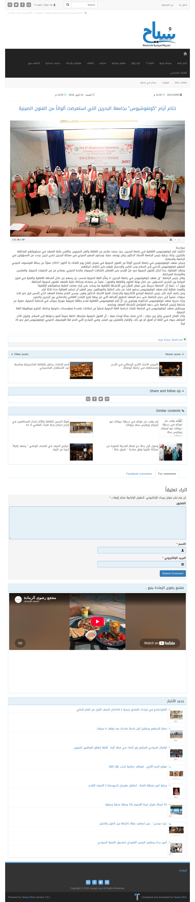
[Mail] (28, 5)
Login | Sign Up (44, 5)
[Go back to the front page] (159, 34)
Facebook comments (139, 473)
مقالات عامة (181, 82)
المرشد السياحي (178, 73)
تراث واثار (135, 63)
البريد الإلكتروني (174, 558)
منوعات (165, 82)
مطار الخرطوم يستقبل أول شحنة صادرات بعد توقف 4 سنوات (132, 728)
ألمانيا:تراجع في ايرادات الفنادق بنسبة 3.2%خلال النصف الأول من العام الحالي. (121, 709)
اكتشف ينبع (34, 63)
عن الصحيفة (167, 5)
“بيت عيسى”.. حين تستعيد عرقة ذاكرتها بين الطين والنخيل (133, 823)
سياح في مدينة (148, 82)
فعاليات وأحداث (73, 63)
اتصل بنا (183, 5)
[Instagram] (10, 5)
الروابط (183, 870)
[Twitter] (17, 5)
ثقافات (90, 63)
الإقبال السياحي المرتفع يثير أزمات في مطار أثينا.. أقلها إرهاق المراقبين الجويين (120, 747)
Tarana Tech (180, 897)
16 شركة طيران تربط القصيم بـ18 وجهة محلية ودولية (136, 804)
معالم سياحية (118, 63)
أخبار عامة (182, 63)
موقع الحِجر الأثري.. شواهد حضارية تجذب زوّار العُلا (138, 766)
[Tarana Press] (137, 897)
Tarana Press (29, 897)
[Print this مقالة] (171, 240)
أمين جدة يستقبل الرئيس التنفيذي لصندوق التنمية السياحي (132, 842)
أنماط (151, 63)
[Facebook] (23, 5)
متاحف (102, 63)
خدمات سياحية (53, 63)
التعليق (181, 503)
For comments (167, 473)
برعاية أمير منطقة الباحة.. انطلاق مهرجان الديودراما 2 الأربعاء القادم (128, 785)
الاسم (181, 544)
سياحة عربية (165, 63)
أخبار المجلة (177, 340)
